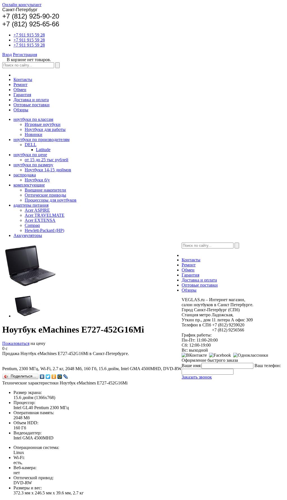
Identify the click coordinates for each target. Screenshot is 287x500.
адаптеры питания (30, 205)
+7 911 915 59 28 (29, 35)
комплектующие (29, 185)
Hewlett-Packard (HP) (44, 230)
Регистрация (25, 54)
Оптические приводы (45, 195)
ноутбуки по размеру (33, 164)
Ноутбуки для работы (45, 129)
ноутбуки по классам (33, 119)
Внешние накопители (45, 190)
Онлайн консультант (21, 4)
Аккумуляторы (27, 235)
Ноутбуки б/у (37, 180)
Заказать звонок (197, 377)
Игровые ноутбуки (43, 124)
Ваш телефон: (267, 365)
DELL (30, 144)
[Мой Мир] (60, 376)
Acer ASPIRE (37, 210)
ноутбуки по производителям (41, 139)
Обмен (19, 89)
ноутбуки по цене (30, 154)
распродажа (24, 174)
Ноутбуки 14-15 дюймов (48, 169)
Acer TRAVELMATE (44, 215)
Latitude (43, 149)
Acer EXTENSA (40, 220)
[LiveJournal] (66, 376)
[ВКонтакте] (42, 376)
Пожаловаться (15, 343)
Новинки (33, 134)
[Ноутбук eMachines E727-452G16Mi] (27, 316)
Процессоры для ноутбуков (51, 200)
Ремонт (20, 84)
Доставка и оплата (31, 99)
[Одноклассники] (54, 376)
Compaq (32, 225)
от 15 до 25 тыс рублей (46, 159)
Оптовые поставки (31, 104)
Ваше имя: (192, 365)
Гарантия (22, 94)
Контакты (22, 79)
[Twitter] (48, 376)
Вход (7, 54)
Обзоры (20, 109)
